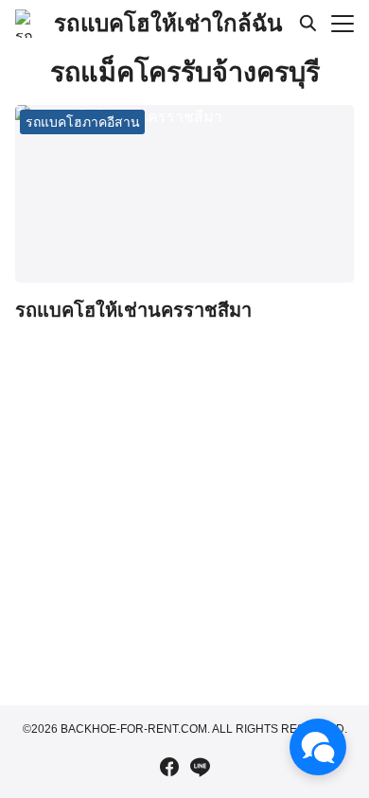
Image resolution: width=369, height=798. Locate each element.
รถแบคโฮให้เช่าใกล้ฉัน (168, 23)
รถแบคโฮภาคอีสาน (83, 122)
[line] (199, 766)
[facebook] (169, 766)
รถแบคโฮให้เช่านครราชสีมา (133, 310)
